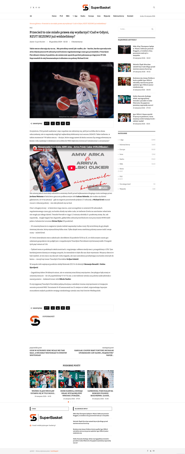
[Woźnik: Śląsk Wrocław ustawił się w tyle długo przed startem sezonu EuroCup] (43, 379)
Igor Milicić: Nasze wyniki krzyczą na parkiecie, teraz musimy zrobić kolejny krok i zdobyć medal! (144, 117)
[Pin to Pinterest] (63, 123)
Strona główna (35, 24)
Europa (91, 16)
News (122, 169)
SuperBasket (40, 42)
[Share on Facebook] (53, 123)
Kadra (83, 16)
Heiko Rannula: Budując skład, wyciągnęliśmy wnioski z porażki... (71, 393)
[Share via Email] (68, 123)
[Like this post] (47, 123)
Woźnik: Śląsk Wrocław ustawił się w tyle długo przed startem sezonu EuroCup (144, 67)
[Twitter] (33, 7)
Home (54, 16)
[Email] (39, 7)
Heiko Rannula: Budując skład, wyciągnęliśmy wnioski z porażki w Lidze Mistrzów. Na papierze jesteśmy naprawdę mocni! (143, 100)
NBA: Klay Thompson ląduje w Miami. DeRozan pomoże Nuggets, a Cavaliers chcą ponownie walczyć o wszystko (143, 50)
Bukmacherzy (118, 16)
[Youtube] (36, 7)
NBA (67, 16)
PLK (61, 16)
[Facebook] (31, 7)
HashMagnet (54, 451)
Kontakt (130, 16)
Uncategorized (137, 184)
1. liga (75, 16)
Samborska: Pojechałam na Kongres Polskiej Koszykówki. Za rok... (100, 393)
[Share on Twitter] (58, 123)
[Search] (154, 8)
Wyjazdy (107, 16)
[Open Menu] (31, 16)
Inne (99, 16)
